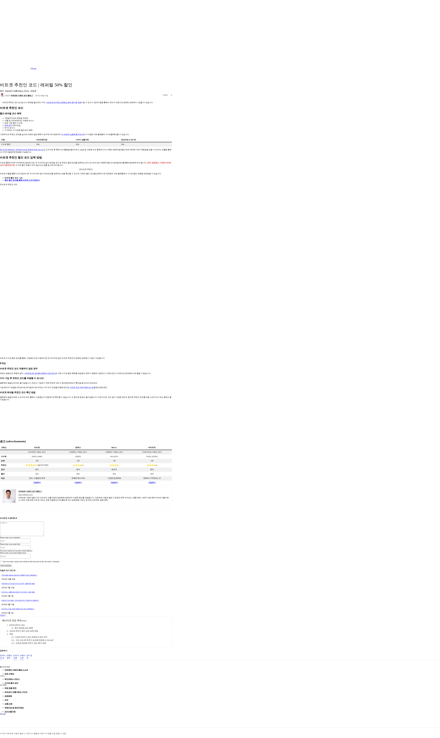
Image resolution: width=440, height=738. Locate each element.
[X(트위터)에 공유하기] (29, 657)
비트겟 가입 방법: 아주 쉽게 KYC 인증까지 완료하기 (20, 600)
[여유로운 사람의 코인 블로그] (2, 95)
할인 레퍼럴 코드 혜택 (24, 628)
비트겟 (33, 90)
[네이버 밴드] (17, 719)
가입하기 (37, 482)
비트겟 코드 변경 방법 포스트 (82, 387)
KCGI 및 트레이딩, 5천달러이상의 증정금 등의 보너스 (22, 150)
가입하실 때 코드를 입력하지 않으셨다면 (40, 373)
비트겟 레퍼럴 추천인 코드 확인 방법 (31, 643)
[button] (437, 70)
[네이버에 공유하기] (3, 657)
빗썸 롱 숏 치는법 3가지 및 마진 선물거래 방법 (18, 584)
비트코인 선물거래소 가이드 (17, 90)
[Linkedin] (7, 719)
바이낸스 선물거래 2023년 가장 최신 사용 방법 (18, 592)
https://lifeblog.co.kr (25, 495)
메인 (2, 90)
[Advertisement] (86, 419)
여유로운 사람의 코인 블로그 (22, 95)
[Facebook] (2, 719)
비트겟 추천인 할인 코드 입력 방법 (24, 631)
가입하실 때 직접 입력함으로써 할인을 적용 (63, 102)
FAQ (11, 634)
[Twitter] (12, 719)
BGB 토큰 (9, 125)
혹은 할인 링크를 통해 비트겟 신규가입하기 (22, 180)
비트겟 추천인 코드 (17, 625)
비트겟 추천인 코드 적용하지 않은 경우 (31, 637)
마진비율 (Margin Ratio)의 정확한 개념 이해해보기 (19, 575)
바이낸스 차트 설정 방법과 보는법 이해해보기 (17, 609)
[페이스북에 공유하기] (23, 657)
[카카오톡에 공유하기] (16, 657)
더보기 (3, 615)
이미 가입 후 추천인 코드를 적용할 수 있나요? (35, 640)
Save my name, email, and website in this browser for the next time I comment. (31, 562)
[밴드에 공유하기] (9, 657)
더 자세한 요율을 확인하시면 (73, 134)
